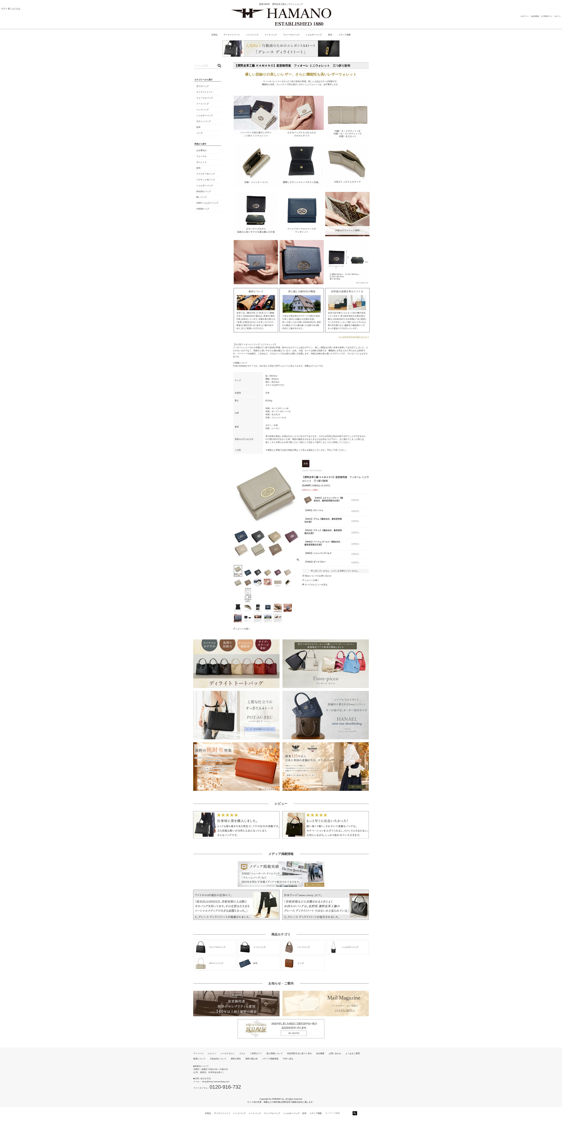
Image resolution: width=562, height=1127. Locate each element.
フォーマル (201, 156)
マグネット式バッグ (205, 179)
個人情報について (274, 1053)
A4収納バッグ (202, 209)
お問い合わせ (335, 1053)
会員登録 (535, 16)
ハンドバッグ (252, 34)
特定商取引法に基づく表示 (299, 1053)
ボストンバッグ (203, 121)
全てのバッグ (202, 86)
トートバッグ (271, 34)
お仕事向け (201, 150)
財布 (330, 34)
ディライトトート (232, 34)
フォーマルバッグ (291, 34)
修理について (199, 1059)
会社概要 (320, 1053)
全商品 (214, 34)
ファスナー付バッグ (205, 174)
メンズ (199, 133)
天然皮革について (218, 1059)
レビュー (212, 1053)
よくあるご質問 (352, 1053)
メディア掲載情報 (270, 1059)
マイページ (198, 1053)
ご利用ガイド (547, 16)
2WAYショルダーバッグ (207, 203)
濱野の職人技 (251, 1059)
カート (558, 16)
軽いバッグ (201, 197)
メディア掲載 (344, 34)
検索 (355, 1113)
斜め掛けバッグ (203, 191)
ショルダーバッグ (314, 34)
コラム (242, 1053)
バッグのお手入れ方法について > (353, 337)
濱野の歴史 (236, 1059)
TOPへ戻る (288, 1059)
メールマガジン (227, 1053)
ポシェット (201, 162)
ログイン (525, 16)
